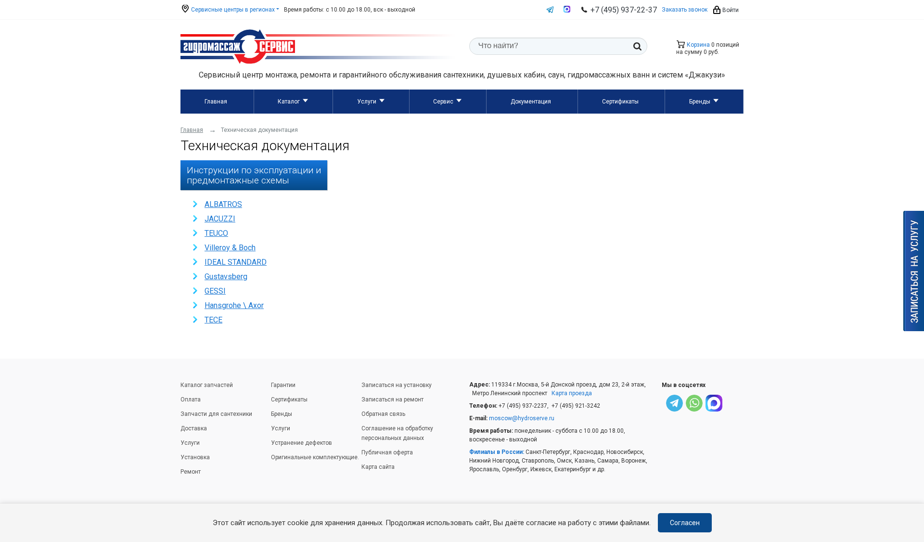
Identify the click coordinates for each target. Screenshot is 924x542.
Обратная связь (383, 414)
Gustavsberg (226, 276)
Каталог (289, 101)
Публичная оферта (387, 452)
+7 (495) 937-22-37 (623, 9)
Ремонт (190, 471)
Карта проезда (572, 393)
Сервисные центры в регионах (232, 9)
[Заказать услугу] (913, 271)
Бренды (699, 101)
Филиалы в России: (496, 452)
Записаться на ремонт (392, 399)
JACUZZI (220, 218)
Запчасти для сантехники (216, 414)
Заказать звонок (684, 9)
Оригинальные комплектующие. (315, 457)
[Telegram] (674, 404)
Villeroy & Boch (230, 247)
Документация (531, 101)
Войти (730, 10)
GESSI (215, 291)
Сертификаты (620, 101)
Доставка (193, 428)
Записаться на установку (396, 385)
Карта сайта (378, 467)
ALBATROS (223, 204)
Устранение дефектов (301, 442)
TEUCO (216, 233)
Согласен (685, 523)
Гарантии (283, 385)
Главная (216, 101)
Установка (195, 457)
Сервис (443, 101)
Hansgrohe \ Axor (234, 305)
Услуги (366, 101)
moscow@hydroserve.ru (521, 418)
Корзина (697, 44)
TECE (213, 319)
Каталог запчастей (206, 385)
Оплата (190, 399)
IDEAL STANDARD (236, 262)
